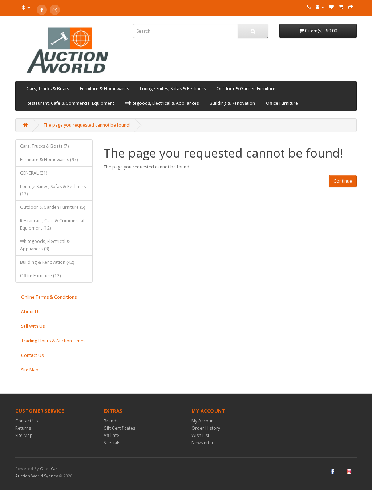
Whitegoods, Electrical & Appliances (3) (45, 245)
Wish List (200, 435)
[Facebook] (42, 10)
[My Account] (320, 7)
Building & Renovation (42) (47, 262)
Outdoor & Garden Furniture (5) (52, 207)
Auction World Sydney (37, 475)
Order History (205, 428)
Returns (23, 428)
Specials (112, 443)
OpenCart (49, 468)
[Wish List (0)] (331, 7)
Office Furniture (282, 103)
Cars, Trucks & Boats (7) (44, 146)
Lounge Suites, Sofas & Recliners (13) (53, 190)
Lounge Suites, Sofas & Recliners (173, 89)
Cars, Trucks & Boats (48, 89)
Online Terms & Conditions (49, 297)
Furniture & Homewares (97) (49, 159)
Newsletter (202, 443)
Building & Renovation (232, 103)
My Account (203, 421)
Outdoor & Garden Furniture (246, 89)
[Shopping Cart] (341, 7)
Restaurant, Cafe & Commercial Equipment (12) (52, 224)
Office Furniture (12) (40, 276)
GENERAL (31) (33, 173)
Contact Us (32, 355)
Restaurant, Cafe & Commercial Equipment (70, 103)
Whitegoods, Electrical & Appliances (162, 103)
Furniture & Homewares (104, 89)
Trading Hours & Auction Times (53, 341)
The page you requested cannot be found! (87, 125)
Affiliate (111, 435)
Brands (111, 421)
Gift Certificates (119, 428)
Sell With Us (33, 326)
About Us (30, 312)
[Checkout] (350, 7)
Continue (342, 181)
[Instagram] (55, 10)
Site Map (30, 370)
